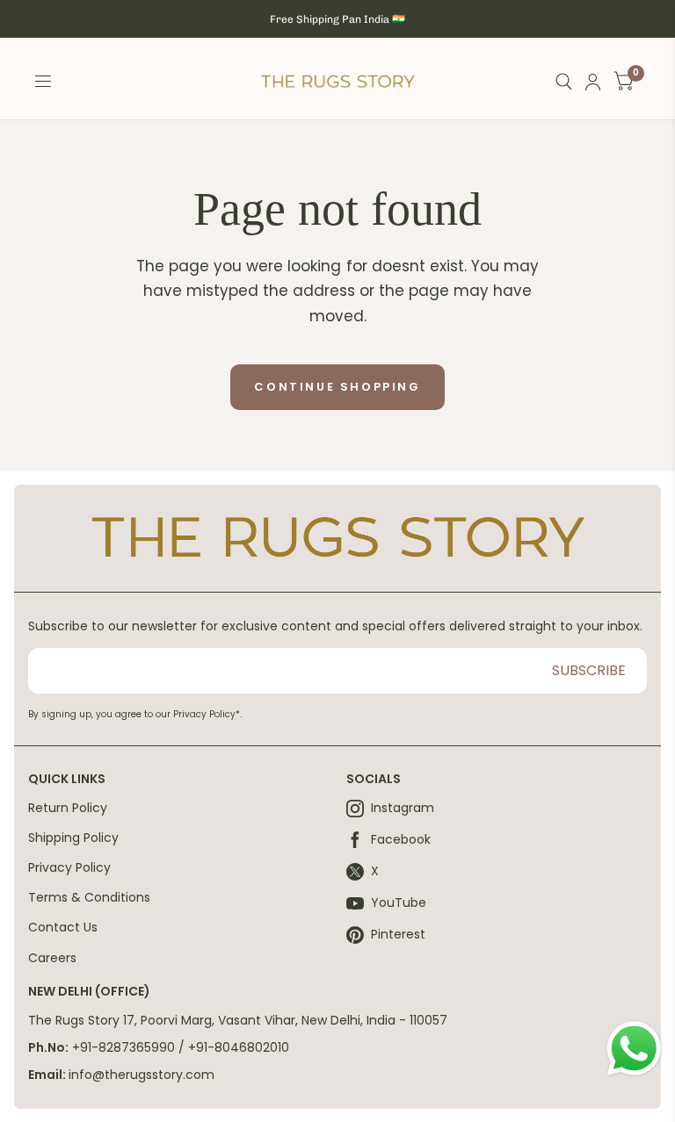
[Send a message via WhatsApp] (634, 1049)
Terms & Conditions (89, 897)
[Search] (563, 82)
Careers (52, 958)
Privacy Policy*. (207, 714)
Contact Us (63, 927)
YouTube (398, 903)
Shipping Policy (73, 837)
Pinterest (398, 935)
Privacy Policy (69, 867)
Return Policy (67, 807)
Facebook (401, 840)
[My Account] (592, 82)
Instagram (402, 808)
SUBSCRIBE (589, 670)
